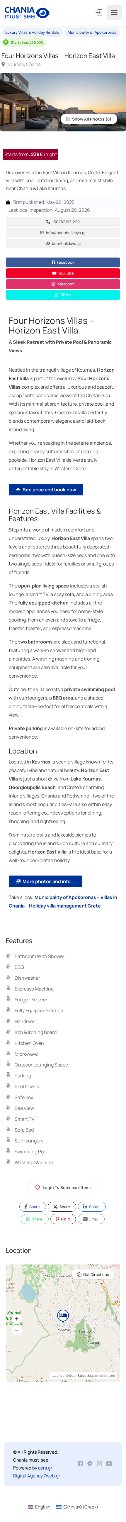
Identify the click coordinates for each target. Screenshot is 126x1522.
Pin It (65, 1219)
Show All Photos (88, 119)
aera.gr (45, 1468)
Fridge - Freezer (31, 999)
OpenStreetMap (81, 1375)
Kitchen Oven (29, 1043)
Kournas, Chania (23, 64)
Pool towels (27, 1086)
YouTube (65, 273)
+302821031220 (65, 221)
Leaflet (58, 1375)
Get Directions (96, 1274)
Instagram (65, 284)
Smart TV (25, 1119)
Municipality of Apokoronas (92, 32)
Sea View (24, 1108)
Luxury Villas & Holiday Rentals (32, 32)
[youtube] (109, 1463)
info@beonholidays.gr (65, 232)
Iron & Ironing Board (36, 1032)
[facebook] (80, 1463)
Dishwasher (27, 978)
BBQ (19, 967)
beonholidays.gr (66, 243)
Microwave (26, 1054)
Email (93, 1219)
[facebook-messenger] (89, 1463)
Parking (23, 1075)
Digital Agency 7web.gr (36, 1476)
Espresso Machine (34, 989)
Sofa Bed (24, 1130)
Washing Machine (34, 1162)
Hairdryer (25, 1021)
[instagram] (99, 1463)
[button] (17, 1319)
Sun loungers (29, 1140)
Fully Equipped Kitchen (39, 1010)
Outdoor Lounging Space (41, 1064)
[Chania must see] (27, 12)
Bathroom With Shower (39, 956)
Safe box (24, 1097)
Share (34, 1206)
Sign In (99, 12)
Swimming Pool (31, 1151)
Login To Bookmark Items (67, 1187)
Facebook (65, 262)
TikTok (65, 294)
